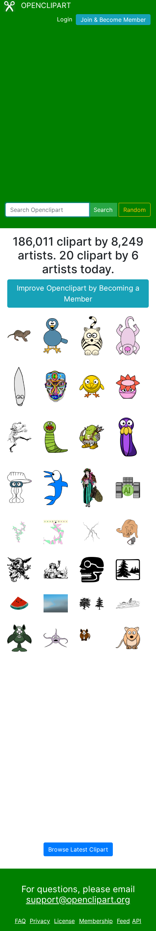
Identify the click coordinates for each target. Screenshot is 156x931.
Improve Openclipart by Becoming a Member (78, 293)
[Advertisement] (78, 115)
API (136, 920)
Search (103, 209)
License (64, 920)
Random (134, 209)
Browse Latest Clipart (78, 849)
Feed (123, 920)
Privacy (40, 920)
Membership (96, 920)
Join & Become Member (113, 19)
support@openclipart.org (78, 899)
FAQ (20, 920)
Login (64, 19)
